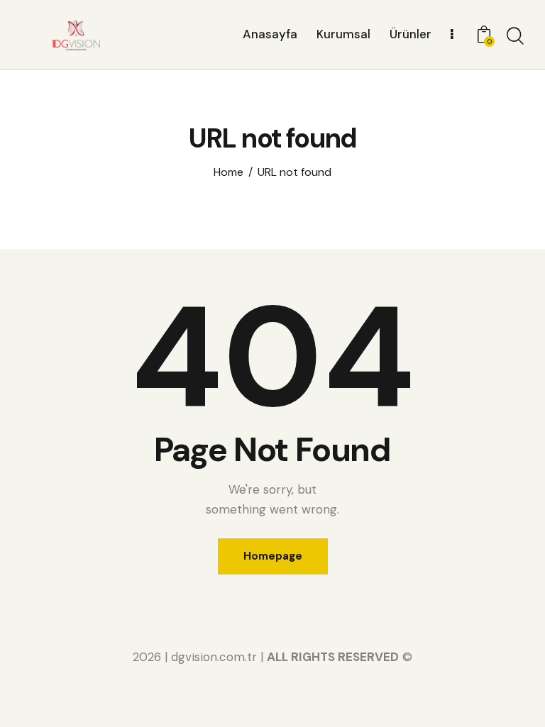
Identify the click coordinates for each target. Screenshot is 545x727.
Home (228, 172)
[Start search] (515, 36)
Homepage (272, 556)
